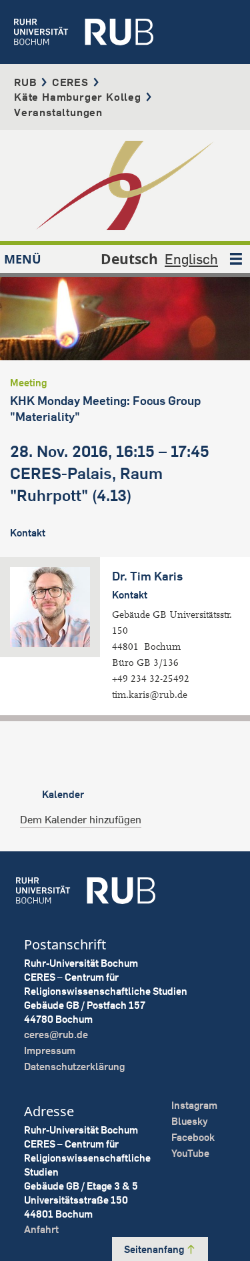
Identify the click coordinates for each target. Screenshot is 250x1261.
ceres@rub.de (56, 1034)
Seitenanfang (155, 1249)
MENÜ (22, 259)
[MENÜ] (236, 259)
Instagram (194, 1105)
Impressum (49, 1050)
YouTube (190, 1153)
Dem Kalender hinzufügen (80, 819)
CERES (70, 82)
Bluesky (189, 1121)
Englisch (191, 259)
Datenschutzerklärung (74, 1066)
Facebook (193, 1137)
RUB (25, 82)
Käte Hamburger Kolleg (77, 96)
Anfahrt (41, 1229)
